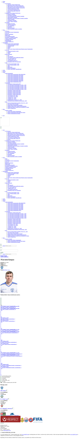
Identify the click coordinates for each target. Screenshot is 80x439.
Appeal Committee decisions (10, 38)
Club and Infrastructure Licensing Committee (15, 16)
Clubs (4, 70)
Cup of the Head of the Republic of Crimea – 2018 (16, 89)
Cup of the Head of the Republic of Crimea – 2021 (16, 86)
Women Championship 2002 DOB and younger (16, 112)
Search (4, 245)
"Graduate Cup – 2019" (11, 97)
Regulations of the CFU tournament (14, 61)
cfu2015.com (2, 256)
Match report (7, 35)
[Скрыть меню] (0, 252)
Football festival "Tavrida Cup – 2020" (14, 99)
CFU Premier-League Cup (12, 60)
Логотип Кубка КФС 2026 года (13, 10)
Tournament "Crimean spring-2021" (14, 91)
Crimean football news (9, 41)
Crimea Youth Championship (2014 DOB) (15, 79)
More (6, 101)
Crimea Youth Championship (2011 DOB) (15, 76)
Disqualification (8, 40)
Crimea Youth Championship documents (14, 105)
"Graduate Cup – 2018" (11, 98)
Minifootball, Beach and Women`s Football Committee (17, 18)
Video (8, 65)
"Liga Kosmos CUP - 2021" (12, 95)
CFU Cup (7, 33)
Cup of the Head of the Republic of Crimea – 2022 (16, 84)
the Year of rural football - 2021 (13, 63)
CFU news (7, 31)
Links (6, 62)
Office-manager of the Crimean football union (15, 6)
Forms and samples (11, 27)
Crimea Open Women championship (14, 111)
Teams (8, 47)
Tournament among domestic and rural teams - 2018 (17, 100)
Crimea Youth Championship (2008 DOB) (15, 80)
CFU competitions (10, 25)
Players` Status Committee (12, 21)
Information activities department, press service (16, 7)
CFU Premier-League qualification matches (15, 57)
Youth (4, 72)
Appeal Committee (10, 19)
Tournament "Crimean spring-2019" (14, 93)
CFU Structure (8, 3)
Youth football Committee (12, 17)
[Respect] (10, 421)
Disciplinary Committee (11, 15)
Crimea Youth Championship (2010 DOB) (15, 75)
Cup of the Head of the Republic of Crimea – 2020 (16, 87)
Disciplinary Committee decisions (11, 37)
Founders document (11, 23)
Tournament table (10, 45)
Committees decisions (9, 39)
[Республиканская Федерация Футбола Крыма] (22, 421)
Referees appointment (9, 34)
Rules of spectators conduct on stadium (14, 28)
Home (4, 1)
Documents (7, 22)
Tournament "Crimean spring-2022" (14, 90)
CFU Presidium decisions (10, 36)
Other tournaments (8, 54)
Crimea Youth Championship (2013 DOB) (15, 78)
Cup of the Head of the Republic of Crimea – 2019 (16, 88)
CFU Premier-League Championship (12, 32)
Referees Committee (11, 14)
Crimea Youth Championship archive (14, 81)
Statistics (9, 46)
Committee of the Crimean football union (12, 13)
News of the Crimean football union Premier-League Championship (20, 49)
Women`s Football (8, 110)
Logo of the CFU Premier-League (13, 9)
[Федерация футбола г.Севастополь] (26, 421)
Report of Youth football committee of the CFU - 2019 (17, 102)
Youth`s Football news (11, 108)
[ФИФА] (38, 421)
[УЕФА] (31, 421)
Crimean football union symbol (13, 8)
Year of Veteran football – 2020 (13, 64)
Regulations (9, 26)
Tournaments (5, 42)
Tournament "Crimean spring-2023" (14, 83)
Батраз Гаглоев (3, 255)
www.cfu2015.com (25, 434)
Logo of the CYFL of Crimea (12, 104)
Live (8, 55)
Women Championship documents (13, 113)
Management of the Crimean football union (15, 5)
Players (4, 71)
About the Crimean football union (13, 4)
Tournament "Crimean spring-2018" (14, 94)
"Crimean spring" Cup (11, 59)
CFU (4, 2)
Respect (8, 12)
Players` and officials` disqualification (14, 69)
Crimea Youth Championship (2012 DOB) (15, 77)
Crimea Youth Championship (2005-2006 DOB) (16, 74)
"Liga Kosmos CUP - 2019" (12, 96)
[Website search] (0, 244)
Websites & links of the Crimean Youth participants (16, 106)
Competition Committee (11, 20)
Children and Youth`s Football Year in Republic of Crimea (18, 107)
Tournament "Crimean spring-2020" (14, 92)
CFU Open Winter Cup (11, 58)
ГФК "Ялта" (6, 269)
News (4, 29)
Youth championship (9, 73)
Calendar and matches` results (13, 44)
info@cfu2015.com (7, 430)
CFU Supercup (10, 56)
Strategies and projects (11, 24)
